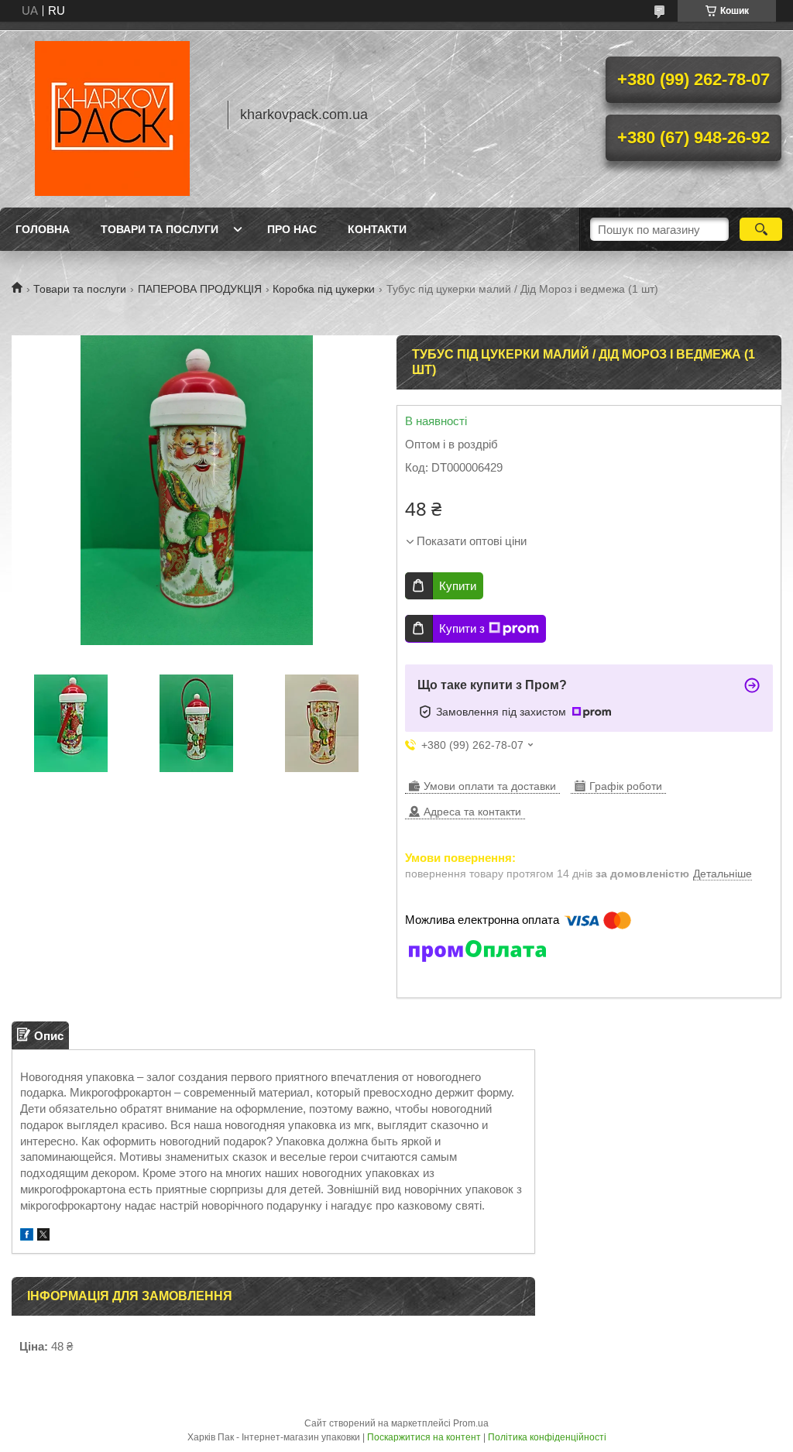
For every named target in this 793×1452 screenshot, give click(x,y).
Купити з (462, 628)
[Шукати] (761, 229)
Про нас (292, 229)
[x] (43, 1236)
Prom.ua (471, 1423)
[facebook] (26, 1236)
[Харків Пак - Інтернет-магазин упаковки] (112, 114)
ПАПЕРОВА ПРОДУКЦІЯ (200, 289)
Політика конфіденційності (547, 1437)
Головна (42, 229)
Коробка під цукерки (324, 289)
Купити (457, 585)
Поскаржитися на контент (424, 1437)
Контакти (377, 229)
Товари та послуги (159, 229)
